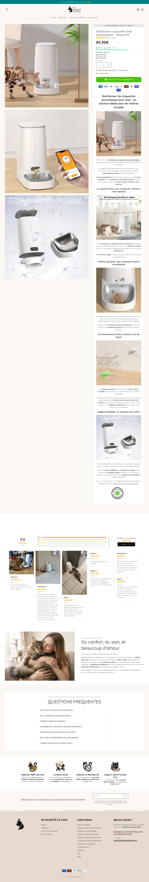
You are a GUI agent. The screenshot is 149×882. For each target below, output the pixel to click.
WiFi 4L (100, 56)
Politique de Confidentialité (87, 831)
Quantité (99, 61)
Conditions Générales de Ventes (89, 837)
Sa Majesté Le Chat (76, 876)
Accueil (43, 825)
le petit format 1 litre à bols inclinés (125, 483)
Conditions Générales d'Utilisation (89, 841)
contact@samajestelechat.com (125, 840)
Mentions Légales (83, 825)
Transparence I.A (83, 847)
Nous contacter (46, 834)
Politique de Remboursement (88, 834)
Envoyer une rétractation (86, 844)
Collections (45, 828)
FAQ (78, 853)
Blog (79, 856)
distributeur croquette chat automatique (124, 160)
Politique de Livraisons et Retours (89, 828)
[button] (7, 9)
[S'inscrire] (126, 796)
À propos (80, 850)
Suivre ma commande (49, 831)
